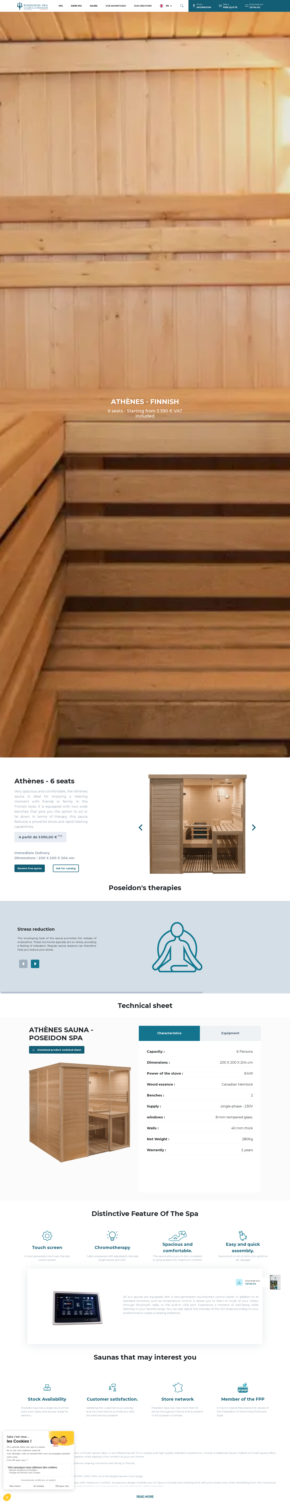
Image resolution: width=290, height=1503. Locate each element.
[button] (197, 824)
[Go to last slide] (141, 827)
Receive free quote (30, 868)
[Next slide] (253, 827)
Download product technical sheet (59, 1049)
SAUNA (94, 5)
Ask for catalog (66, 868)
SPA (61, 5)
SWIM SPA (76, 5)
